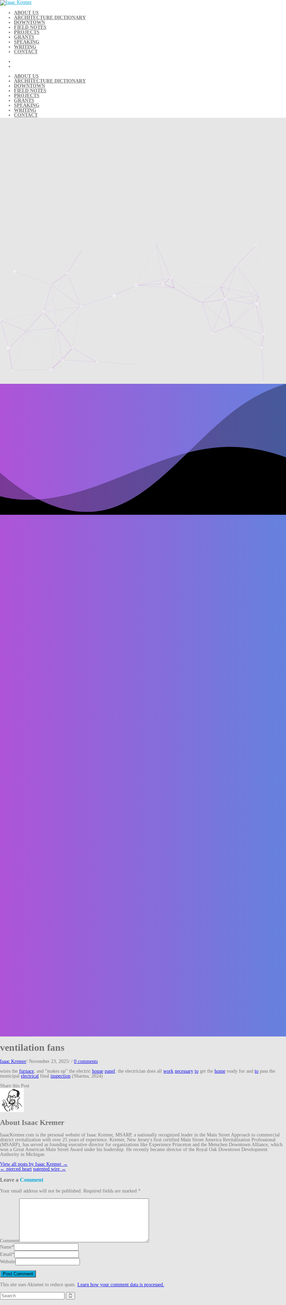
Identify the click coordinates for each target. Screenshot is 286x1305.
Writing (25, 46)
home (219, 1071)
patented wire (49, 1169)
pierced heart (16, 1169)
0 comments (86, 1061)
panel (110, 1071)
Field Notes (30, 27)
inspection (60, 1076)
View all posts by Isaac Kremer (34, 1164)
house (97, 1071)
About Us (26, 12)
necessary (184, 1071)
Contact (26, 51)
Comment (9, 1240)
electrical (30, 1076)
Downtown (29, 22)
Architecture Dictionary (50, 17)
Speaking (26, 42)
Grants (24, 37)
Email (6, 1254)
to (196, 1071)
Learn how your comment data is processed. (120, 1284)
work (168, 1071)
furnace (26, 1071)
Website (7, 1261)
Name (6, 1247)
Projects (26, 32)
